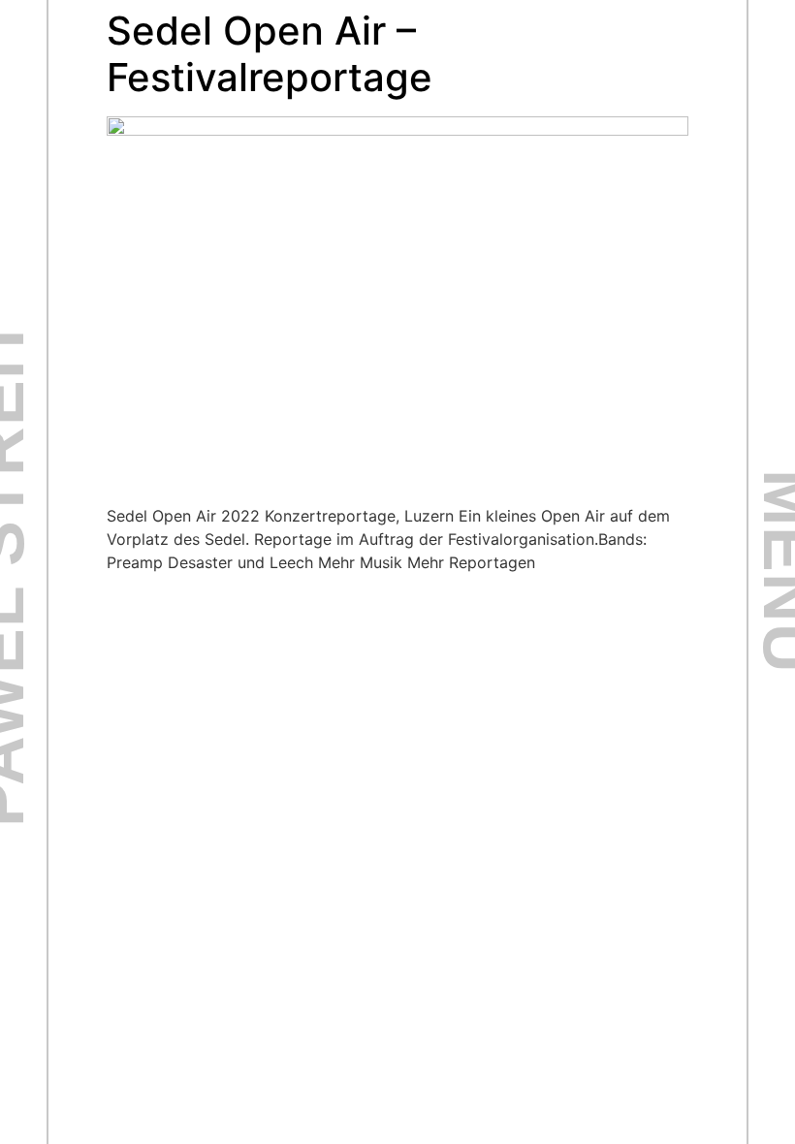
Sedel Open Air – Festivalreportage (269, 54)
